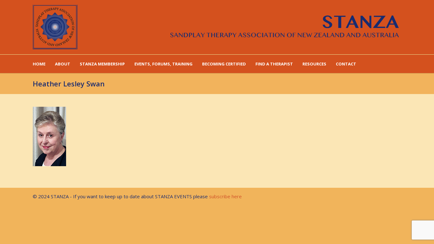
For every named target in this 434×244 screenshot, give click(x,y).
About (62, 64)
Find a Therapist (274, 64)
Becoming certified (224, 64)
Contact (346, 64)
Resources (314, 64)
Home (39, 64)
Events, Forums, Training (163, 64)
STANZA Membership (102, 64)
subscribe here (225, 196)
